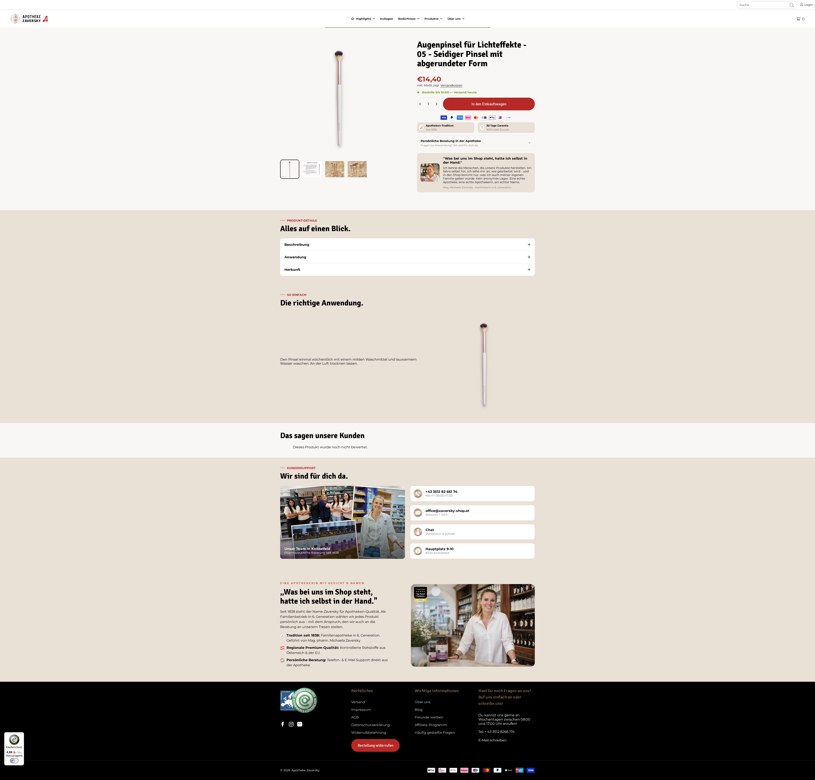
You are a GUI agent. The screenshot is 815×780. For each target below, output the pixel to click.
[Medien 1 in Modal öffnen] (339, 97)
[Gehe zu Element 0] (289, 169)
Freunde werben (429, 717)
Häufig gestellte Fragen (435, 733)
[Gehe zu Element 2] (312, 169)
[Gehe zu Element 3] (334, 169)
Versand (358, 702)
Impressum (361, 710)
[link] (506, 719)
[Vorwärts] (387, 108)
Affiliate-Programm (431, 725)
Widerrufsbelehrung (368, 733)
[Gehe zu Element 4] (357, 169)
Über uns (422, 702)
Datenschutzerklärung (370, 725)
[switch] (14, 760)
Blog (419, 710)
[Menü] (21, 734)
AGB (355, 717)
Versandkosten (451, 85)
